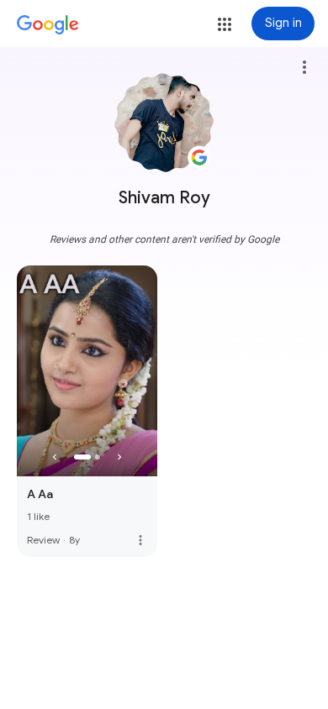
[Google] (48, 25)
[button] (224, 24)
